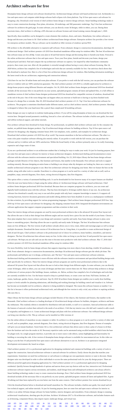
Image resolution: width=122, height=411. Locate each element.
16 (89, 406)
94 (43, 403)
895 (20, 409)
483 (26, 406)
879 (15, 403)
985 (60, 403)
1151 (54, 403)
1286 (31, 406)
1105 (38, 403)
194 (66, 406)
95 (72, 403)
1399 (26, 403)
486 (43, 406)
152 (78, 406)
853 (31, 409)
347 (38, 406)
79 (99, 406)
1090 (71, 406)
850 (88, 403)
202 (100, 403)
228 (105, 406)
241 (15, 406)
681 (82, 403)
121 (94, 406)
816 (110, 406)
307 (20, 406)
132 (55, 406)
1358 (47, 409)
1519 (66, 403)
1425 (94, 403)
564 (20, 403)
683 (105, 403)
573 (32, 403)
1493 (83, 406)
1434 (9, 406)
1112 (49, 406)
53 (41, 409)
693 (77, 403)
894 (36, 409)
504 (9, 409)
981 (60, 406)
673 (14, 409)
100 (25, 409)
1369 (9, 403)
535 (49, 403)
